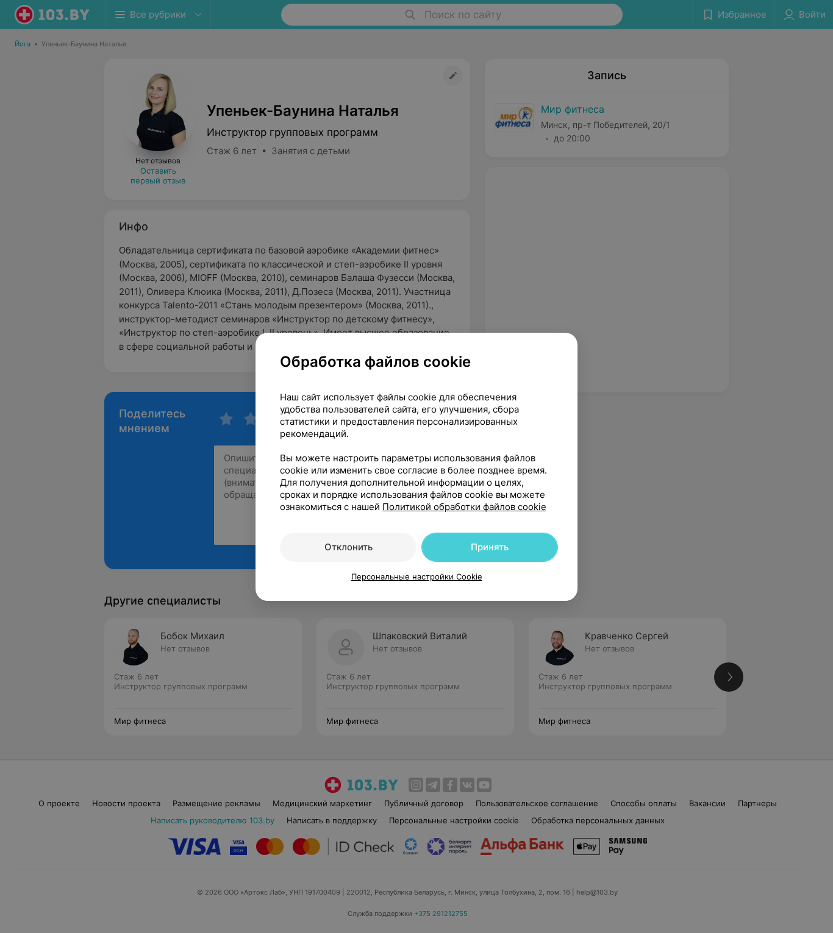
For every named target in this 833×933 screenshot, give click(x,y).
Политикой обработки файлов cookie (464, 507)
